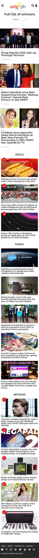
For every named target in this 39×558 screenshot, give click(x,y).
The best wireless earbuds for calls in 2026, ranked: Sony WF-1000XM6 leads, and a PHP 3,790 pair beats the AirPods (19, 422)
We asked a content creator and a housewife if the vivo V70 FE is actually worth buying (18, 505)
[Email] (2, 549)
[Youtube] (25, 549)
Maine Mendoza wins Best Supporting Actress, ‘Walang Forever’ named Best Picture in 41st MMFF (19, 96)
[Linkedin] (15, 549)
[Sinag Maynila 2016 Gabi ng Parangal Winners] (19, 38)
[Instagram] (11, 549)
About (10, 546)
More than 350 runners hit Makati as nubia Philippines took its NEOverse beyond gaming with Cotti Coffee (19, 207)
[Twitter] (20, 549)
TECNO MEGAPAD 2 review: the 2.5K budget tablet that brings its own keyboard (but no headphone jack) (19, 451)
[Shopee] (29, 549)
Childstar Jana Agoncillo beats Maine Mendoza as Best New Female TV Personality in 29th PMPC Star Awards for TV (17, 137)
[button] (2, 5)
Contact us (19, 546)
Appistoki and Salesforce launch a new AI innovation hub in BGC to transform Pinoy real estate (18, 327)
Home (3, 546)
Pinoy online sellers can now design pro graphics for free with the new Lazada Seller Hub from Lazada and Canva (19, 384)
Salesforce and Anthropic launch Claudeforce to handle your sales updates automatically (17, 271)
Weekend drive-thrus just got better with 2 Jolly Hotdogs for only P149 (19, 180)
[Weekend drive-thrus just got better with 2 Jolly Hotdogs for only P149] (19, 168)
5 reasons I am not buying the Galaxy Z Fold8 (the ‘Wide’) (19, 533)
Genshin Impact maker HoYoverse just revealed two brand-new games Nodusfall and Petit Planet (19, 355)
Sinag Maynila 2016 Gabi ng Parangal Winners (18, 54)
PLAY (2, 50)
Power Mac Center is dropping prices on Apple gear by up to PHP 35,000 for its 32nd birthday (18, 235)
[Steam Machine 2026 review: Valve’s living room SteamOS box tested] (19, 466)
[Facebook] (6, 549)
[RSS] (34, 549)
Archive (29, 546)
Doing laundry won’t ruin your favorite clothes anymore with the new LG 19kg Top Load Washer (18, 299)
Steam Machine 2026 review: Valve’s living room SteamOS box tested (19, 478)
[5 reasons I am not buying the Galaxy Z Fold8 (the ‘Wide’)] (19, 520)
